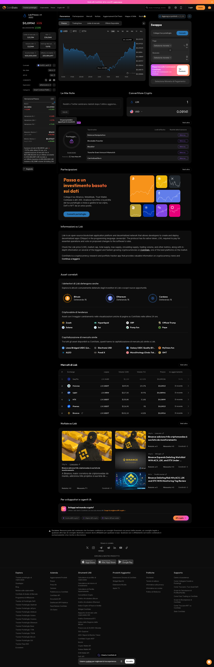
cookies (89, 661)
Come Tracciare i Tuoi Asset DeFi (186, 587)
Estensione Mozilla (119, 585)
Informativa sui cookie (154, 588)
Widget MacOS (118, 581)
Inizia (200, 7)
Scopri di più (71, 152)
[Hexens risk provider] (71, 156)
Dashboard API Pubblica (59, 602)
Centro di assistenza (181, 577)
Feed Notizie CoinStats (58, 606)
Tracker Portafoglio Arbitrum (26, 612)
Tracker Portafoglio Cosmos (26, 619)
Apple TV (116, 588)
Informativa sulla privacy (155, 585)
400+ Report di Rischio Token (89, 635)
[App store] (88, 561)
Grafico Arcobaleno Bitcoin (88, 598)
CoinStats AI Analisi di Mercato (27, 594)
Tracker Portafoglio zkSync (26, 608)
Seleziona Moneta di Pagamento (170, 81)
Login (190, 7)
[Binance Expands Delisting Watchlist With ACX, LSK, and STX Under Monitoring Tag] (130, 460)
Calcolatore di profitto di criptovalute (87, 579)
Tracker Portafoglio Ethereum (26, 623)
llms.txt (80, 642)
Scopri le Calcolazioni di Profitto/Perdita (183, 592)
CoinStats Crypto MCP (86, 639)
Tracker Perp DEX (22, 644)
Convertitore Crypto (85, 595)
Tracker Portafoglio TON (25, 630)
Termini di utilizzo (152, 581)
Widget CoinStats (84, 609)
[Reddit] (50, 80)
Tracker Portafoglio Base (25, 626)
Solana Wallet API (84, 649)
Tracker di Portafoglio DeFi (26, 601)
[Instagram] (93, 549)
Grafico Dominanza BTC (87, 619)
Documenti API (55, 599)
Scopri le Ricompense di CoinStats (183, 601)
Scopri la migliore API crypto (114, 510)
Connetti (182, 33)
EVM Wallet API (83, 653)
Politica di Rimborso (153, 592)
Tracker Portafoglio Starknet (26, 605)
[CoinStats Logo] (10, 7)
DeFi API (81, 656)
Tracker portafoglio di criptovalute (24, 579)
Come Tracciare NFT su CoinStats (182, 607)
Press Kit (53, 585)
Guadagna (19, 583)
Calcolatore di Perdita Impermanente (86, 590)
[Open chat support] (209, 662)
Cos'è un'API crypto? (72, 518)
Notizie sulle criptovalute (25, 590)
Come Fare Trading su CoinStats (186, 596)
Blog (17, 587)
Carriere (53, 588)
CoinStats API (55, 595)
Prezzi (52, 581)
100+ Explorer (83, 631)
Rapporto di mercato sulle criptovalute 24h (87, 614)
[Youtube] (120, 549)
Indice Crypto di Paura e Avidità (89, 606)
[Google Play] (125, 561)
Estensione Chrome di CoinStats (124, 577)
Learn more (117, 2)
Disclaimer (150, 577)
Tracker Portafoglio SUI (24, 640)
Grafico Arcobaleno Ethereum (89, 602)
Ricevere (156, 53)
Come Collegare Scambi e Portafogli (183, 582)
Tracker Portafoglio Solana (25, 615)
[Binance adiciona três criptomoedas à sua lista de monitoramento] (87, 446)
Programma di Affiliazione (25, 598)
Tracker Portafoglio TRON (25, 633)
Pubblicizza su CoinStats (59, 592)
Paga (154, 41)
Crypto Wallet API (84, 646)
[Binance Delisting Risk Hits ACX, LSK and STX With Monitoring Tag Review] (130, 481)
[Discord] (54, 80)
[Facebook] (126, 549)
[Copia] (50, 65)
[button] (50, 65)
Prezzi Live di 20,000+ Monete (89, 628)
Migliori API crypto (91, 518)
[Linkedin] (114, 549)
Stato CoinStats (179, 611)
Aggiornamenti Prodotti (58, 577)
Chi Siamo (53, 610)
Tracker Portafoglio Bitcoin (25, 637)
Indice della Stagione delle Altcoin (88, 623)
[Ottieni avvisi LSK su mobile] (189, 16)
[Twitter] (46, 80)
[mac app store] (107, 561)
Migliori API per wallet (111, 518)
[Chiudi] (210, 2)
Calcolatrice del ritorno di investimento (87, 584)
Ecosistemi (19, 647)
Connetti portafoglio (76, 214)
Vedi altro (186, 123)
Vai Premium (182, 70)
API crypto (180, 518)
